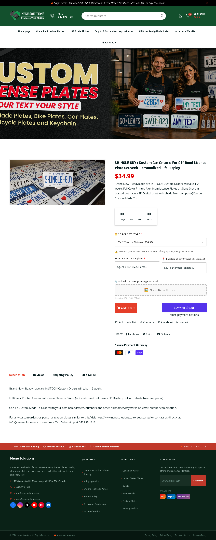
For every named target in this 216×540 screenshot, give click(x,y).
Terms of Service (92, 511)
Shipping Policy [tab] (63, 375)
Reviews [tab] (38, 375)
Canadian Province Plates (50, 31)
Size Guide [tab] (89, 375)
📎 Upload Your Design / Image (136, 281)
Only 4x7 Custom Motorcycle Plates (114, 31)
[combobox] (124, 16)
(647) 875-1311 (23, 487)
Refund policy (90, 496)
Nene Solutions (22, 458)
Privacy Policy (151, 535)
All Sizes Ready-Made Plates (154, 31)
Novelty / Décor (130, 508)
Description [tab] (17, 375)
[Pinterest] (41, 505)
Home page (24, 31)
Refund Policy (166, 535)
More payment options (184, 315)
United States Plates (133, 478)
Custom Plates (130, 500)
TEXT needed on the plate (130, 258)
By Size (126, 485)
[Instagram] (20, 505)
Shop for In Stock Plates (95, 488)
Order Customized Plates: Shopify (96, 472)
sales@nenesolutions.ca (28, 499)
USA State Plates (79, 31)
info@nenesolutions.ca (27, 493)
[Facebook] (13, 505)
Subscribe (198, 480)
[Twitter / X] (27, 505)
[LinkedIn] (48, 505)
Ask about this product (174, 322)
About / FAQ (108, 42)
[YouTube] (34, 505)
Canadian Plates (131, 470)
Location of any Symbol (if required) (183, 259)
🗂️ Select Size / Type (128, 234)
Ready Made (129, 493)
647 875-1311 (65, 17)
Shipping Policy (91, 481)
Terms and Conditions (95, 503)
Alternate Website (185, 31)
